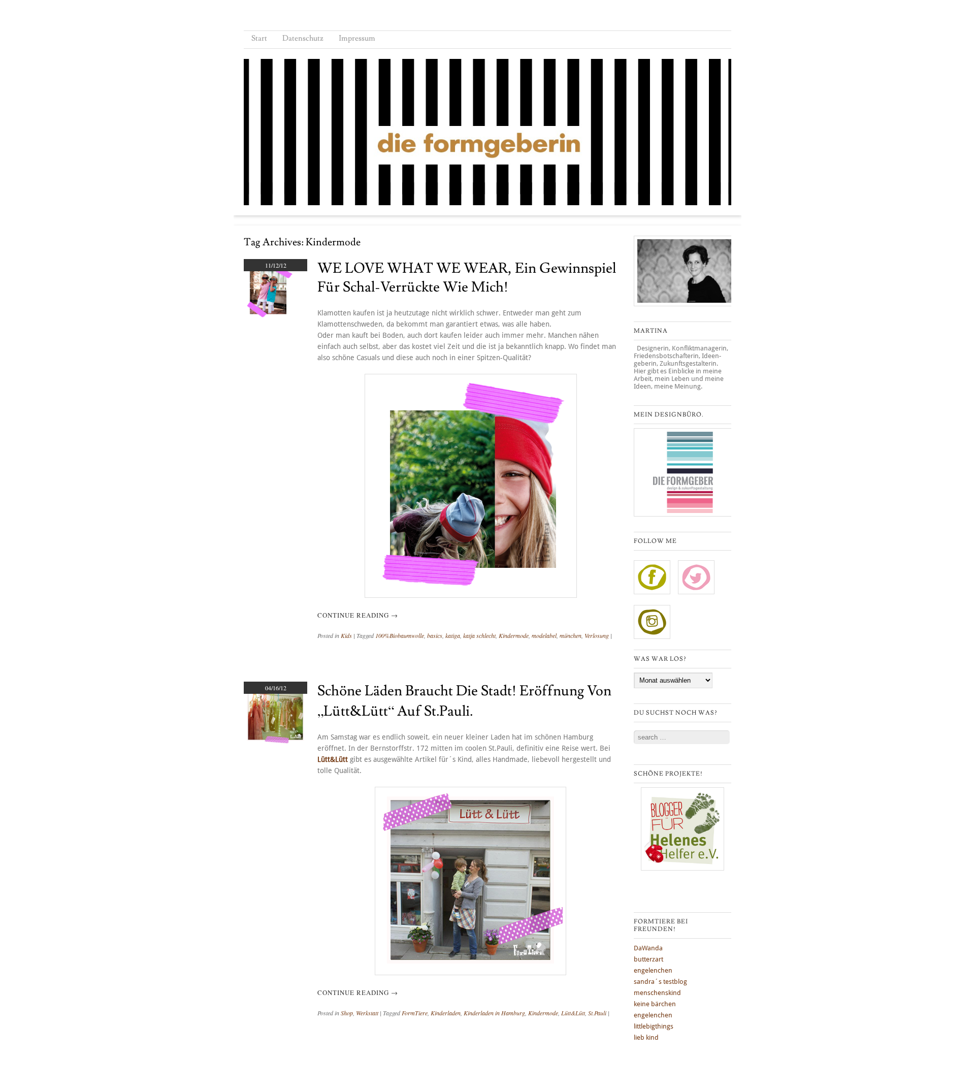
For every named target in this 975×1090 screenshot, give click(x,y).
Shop (347, 1013)
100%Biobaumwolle (399, 635)
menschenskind (657, 993)
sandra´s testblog (660, 981)
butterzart (648, 959)
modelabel (544, 635)
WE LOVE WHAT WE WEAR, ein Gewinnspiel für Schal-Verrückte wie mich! (466, 278)
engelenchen (653, 970)
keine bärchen (655, 1004)
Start (259, 38)
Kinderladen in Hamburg (494, 1013)
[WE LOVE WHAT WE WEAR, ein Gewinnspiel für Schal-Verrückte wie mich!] (269, 320)
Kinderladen (446, 1013)
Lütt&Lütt (332, 759)
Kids (346, 635)
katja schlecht (479, 635)
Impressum (357, 38)
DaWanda (648, 948)
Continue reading (357, 615)
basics (434, 635)
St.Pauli (597, 1013)
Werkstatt (367, 1013)
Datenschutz (302, 38)
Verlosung (596, 635)
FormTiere (415, 1013)
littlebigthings (653, 1026)
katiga (452, 635)
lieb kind (646, 1037)
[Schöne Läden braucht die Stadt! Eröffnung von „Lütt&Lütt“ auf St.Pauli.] (275, 742)
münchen (570, 635)
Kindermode (514, 635)
